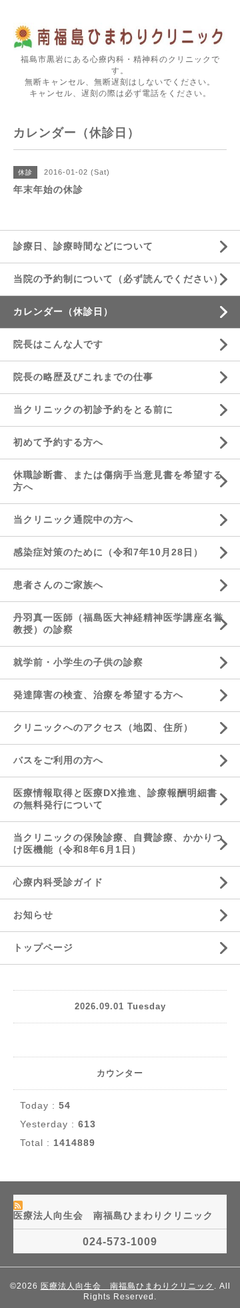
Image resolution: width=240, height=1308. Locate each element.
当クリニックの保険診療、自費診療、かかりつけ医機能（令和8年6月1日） (118, 843)
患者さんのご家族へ (58, 584)
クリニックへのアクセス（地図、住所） (103, 727)
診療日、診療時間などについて (83, 246)
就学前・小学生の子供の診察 (78, 662)
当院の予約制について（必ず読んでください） (118, 278)
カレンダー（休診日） (63, 311)
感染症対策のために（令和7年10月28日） (108, 552)
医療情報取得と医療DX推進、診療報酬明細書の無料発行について (115, 798)
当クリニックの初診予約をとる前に (93, 409)
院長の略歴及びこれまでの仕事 (83, 376)
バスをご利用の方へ (58, 760)
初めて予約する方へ (58, 442)
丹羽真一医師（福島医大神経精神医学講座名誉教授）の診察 (118, 623)
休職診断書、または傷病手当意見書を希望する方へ (118, 480)
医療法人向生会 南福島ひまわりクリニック (127, 1286)
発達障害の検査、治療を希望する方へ (98, 694)
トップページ (43, 947)
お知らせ (33, 914)
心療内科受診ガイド (58, 882)
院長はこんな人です (58, 344)
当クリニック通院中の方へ (73, 519)
